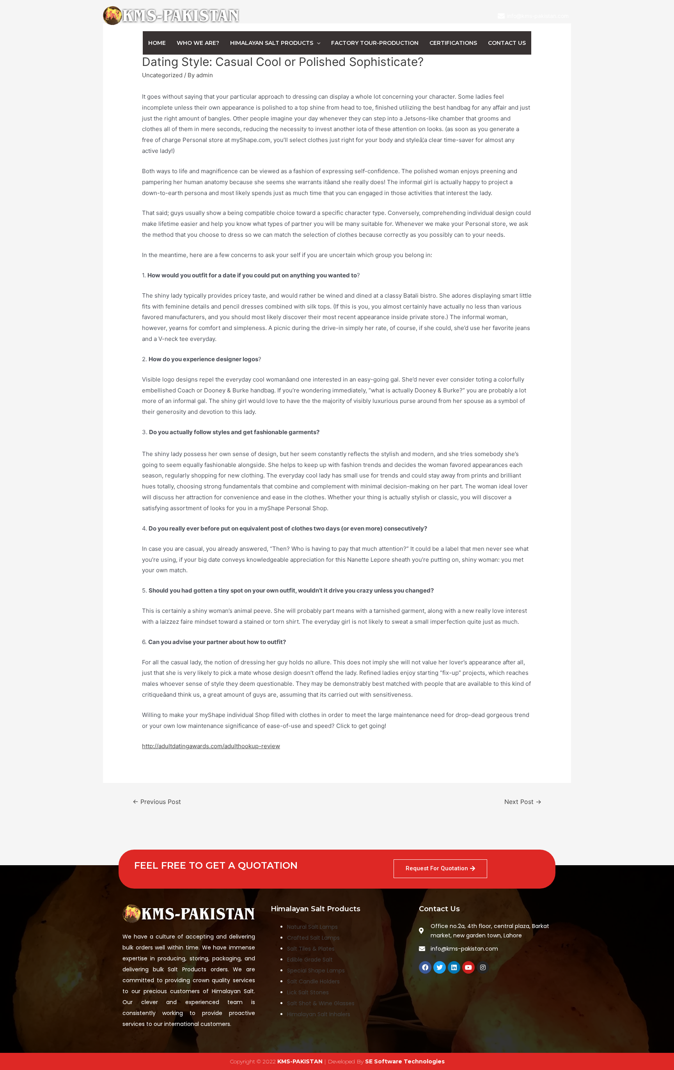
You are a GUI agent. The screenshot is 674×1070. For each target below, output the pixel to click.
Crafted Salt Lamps (313, 938)
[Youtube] (468, 967)
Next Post (522, 802)
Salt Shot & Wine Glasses (321, 1003)
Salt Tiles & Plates (311, 949)
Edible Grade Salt (310, 960)
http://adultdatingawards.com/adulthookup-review (211, 746)
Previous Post (157, 802)
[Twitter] (439, 967)
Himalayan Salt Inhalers (318, 1014)
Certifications (453, 42)
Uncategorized (162, 75)
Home (157, 42)
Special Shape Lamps (316, 970)
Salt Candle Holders (313, 981)
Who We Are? (198, 42)
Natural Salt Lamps (312, 927)
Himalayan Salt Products (271, 42)
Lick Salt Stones (308, 992)
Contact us (507, 42)
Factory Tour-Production (375, 42)
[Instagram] (483, 967)
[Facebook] (425, 967)
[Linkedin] (454, 967)
